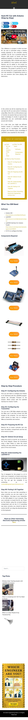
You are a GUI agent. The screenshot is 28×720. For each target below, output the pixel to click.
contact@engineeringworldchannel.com (12, 484)
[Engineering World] (14, 2)
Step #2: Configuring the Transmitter (15, 168)
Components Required (19, 153)
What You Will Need (18, 145)
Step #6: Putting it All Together (14, 187)
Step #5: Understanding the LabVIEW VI (14, 182)
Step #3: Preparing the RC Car (15, 172)
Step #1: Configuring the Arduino (15, 163)
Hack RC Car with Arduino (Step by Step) (8, 150)
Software (17, 149)
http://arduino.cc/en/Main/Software (16, 215)
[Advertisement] (14, 93)
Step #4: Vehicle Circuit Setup (14, 177)
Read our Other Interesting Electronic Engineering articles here (15, 193)
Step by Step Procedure (13, 159)
